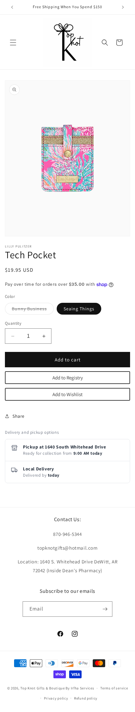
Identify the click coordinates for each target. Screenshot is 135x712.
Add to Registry (67, 377)
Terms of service (114, 688)
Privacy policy (56, 698)
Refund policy (85, 698)
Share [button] (18, 416)
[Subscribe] (105, 609)
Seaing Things (79, 309)
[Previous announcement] (12, 7)
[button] (13, 42)
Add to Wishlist (67, 394)
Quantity (13, 323)
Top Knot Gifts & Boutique (43, 688)
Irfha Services (82, 688)
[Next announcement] (123, 7)
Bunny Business (33, 310)
